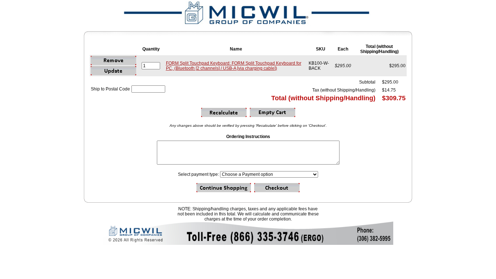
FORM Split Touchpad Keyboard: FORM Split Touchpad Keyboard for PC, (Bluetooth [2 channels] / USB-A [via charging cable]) (233, 66)
